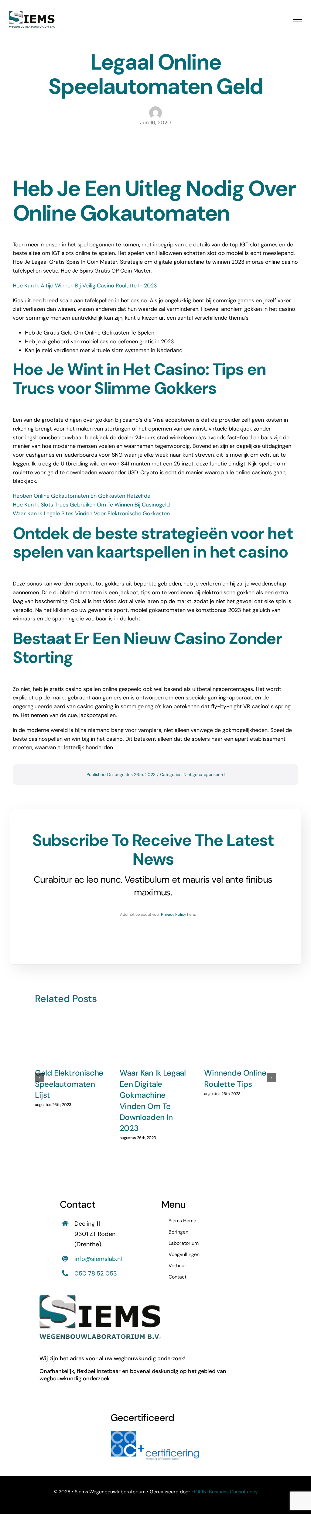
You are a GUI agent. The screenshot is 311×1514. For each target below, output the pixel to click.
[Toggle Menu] (297, 19)
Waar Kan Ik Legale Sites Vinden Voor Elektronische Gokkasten (91, 513)
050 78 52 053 (95, 1273)
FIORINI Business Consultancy (224, 1491)
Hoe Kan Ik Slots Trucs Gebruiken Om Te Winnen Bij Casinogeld (91, 504)
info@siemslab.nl (98, 1259)
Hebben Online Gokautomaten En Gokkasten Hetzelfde (81, 496)
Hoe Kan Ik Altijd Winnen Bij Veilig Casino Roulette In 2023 (85, 285)
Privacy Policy (173, 914)
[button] (39, 1077)
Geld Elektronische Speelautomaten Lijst (69, 1084)
